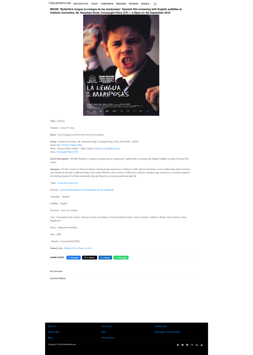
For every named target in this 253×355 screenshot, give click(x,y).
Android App (53, 331)
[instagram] (178, 345)
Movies (67, 248)
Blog (50, 337)
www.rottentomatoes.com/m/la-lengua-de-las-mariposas (87, 190)
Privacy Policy (107, 337)
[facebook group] (187, 345)
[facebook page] (182, 345)
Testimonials (160, 326)
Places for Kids (85, 248)
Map (80, 145)
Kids (75, 248)
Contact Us (106, 326)
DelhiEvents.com (69, 344)
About (73, 145)
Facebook (74, 257)
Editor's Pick (80, 3)
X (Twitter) (91, 257)
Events (65, 145)
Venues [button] (145, 3)
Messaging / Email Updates (167, 331)
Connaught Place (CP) (67, 152)
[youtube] (201, 345)
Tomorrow (107, 3)
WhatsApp (122, 257)
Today (94, 3)
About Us (52, 326)
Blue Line (114, 148)
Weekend (121, 3)
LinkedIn (106, 257)
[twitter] (192, 345)
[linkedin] (197, 345)
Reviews (133, 3)
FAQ (103, 331)
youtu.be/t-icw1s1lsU (68, 183)
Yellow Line (100, 148)
